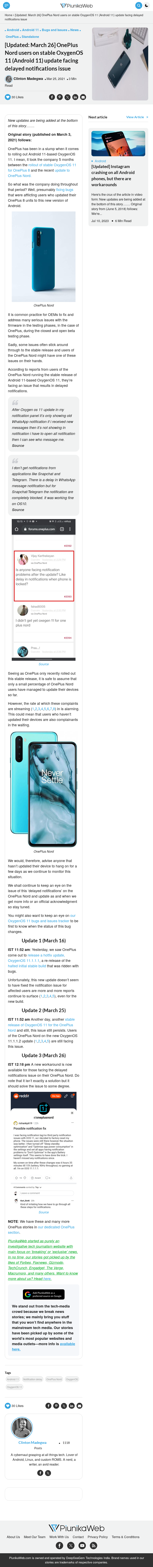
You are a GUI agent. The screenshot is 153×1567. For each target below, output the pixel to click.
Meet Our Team (34, 1537)
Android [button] (13, 30)
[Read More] (118, 143)
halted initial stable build (27, 965)
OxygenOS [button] (72, 1379)
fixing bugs (64, 189)
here (47, 1278)
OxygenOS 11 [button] (14, 1387)
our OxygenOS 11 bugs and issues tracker (42, 918)
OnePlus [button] (12, 36)
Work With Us (59, 1537)
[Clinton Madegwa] (43, 1428)
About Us (13, 1537)
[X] (71, 1545)
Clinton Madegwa (28, 78)
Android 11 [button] (30, 30)
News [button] (74, 30)
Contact (78, 1537)
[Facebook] (59, 1545)
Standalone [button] (30, 36)
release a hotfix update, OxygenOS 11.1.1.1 (36, 957)
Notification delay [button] (32, 1379)
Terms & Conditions (125, 1537)
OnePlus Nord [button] (54, 1379)
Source (18, 445)
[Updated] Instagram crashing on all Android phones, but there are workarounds (113, 175)
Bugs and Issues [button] (54, 30)
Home (8, 15)
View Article (135, 117)
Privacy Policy (98, 1537)
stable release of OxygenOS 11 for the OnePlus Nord (41, 1024)
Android (100, 161)
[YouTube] (82, 1545)
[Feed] (93, 1545)
